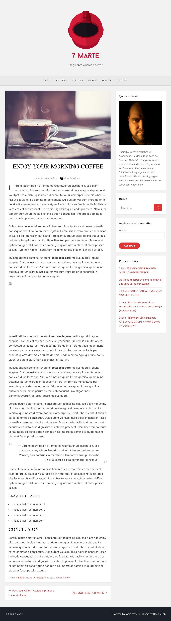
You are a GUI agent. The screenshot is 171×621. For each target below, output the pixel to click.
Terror (106, 80)
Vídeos (92, 80)
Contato (121, 80)
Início (47, 80)
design (59, 577)
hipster (66, 577)
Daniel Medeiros (72, 178)
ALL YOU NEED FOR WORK (88, 592)
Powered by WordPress (124, 613)
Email (123, 230)
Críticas (61, 80)
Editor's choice (25, 577)
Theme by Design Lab (154, 613)
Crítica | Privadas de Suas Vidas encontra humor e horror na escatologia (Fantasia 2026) (140, 306)
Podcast (77, 80)
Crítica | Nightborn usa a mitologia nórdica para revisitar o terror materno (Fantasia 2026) (139, 321)
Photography (39, 577)
